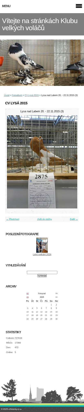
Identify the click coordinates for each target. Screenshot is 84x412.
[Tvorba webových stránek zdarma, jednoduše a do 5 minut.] (20, 409)
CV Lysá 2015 (32, 95)
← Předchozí (12, 219)
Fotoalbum (17, 95)
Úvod (6, 95)
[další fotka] (72, 161)
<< (28, 293)
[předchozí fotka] (11, 161)
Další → (74, 219)
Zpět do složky (44, 219)
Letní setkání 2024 (42, 254)
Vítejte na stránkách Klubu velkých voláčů (39, 24)
